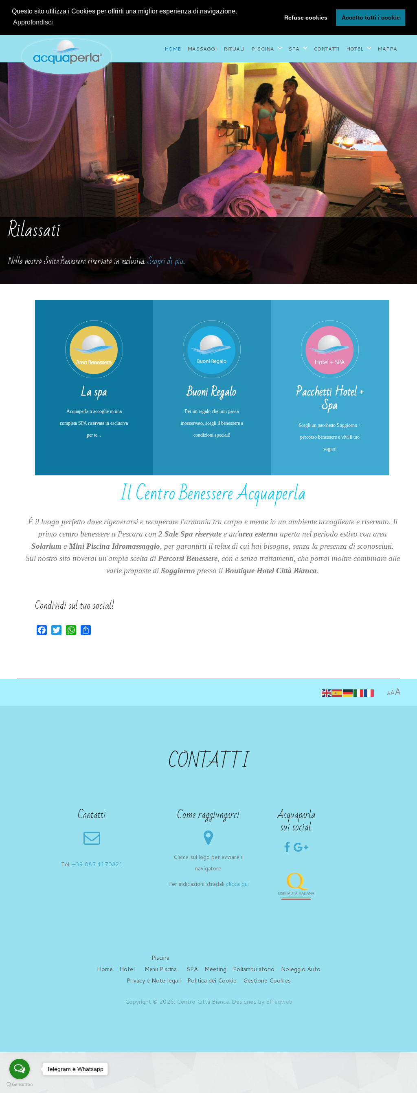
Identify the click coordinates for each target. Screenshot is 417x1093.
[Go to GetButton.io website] (20, 1084)
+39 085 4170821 (97, 864)
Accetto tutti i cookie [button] (371, 17)
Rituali (234, 48)
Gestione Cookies (267, 980)
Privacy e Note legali (154, 980)
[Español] (337, 692)
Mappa (387, 48)
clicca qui (237, 884)
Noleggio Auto (300, 969)
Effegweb (279, 1001)
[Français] (369, 692)
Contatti (327, 48)
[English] (327, 692)
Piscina (262, 48)
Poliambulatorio (253, 969)
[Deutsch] (348, 692)
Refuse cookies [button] (305, 17)
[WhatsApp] (71, 630)
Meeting (215, 969)
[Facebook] (41, 630)
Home (173, 48)
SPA (192, 969)
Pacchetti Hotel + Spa (330, 399)
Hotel (354, 48)
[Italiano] (358, 692)
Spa (293, 48)
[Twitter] (56, 630)
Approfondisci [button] (33, 22)
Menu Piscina (161, 969)
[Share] (85, 630)
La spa (94, 392)
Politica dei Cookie (212, 980)
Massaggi (202, 48)
